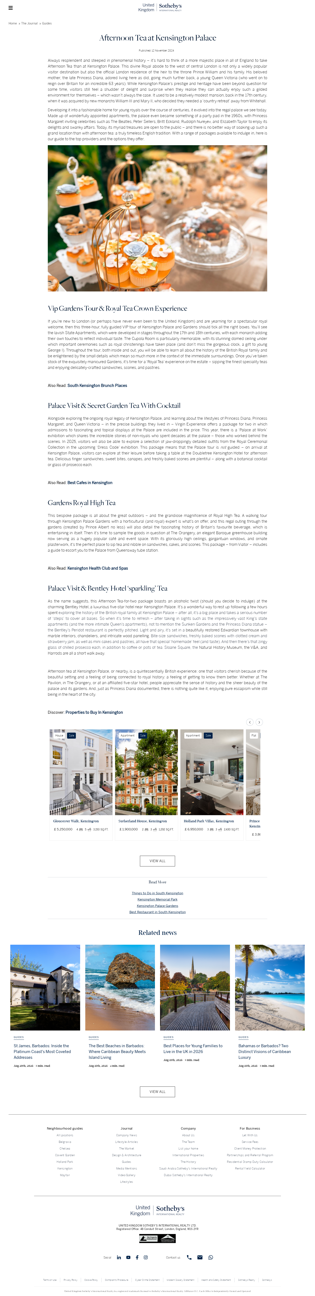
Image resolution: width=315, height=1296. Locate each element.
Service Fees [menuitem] (250, 1142)
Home (13, 23)
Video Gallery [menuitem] (126, 1175)
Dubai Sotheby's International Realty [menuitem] (188, 1175)
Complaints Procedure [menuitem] (116, 1280)
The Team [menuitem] (188, 1142)
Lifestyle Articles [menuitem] (126, 1142)
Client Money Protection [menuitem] (250, 1148)
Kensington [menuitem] (64, 1168)
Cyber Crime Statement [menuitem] (147, 1280)
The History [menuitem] (188, 1161)
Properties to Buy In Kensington (94, 712)
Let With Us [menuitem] (250, 1135)
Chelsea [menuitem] (65, 1148)
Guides (47, 23)
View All (157, 861)
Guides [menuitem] (126, 1161)
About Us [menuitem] (188, 1135)
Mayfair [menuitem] (65, 1175)
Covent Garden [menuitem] (65, 1155)
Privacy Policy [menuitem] (70, 1280)
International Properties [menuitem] (188, 1155)
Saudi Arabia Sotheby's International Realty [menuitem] (188, 1168)
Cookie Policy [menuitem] (91, 1280)
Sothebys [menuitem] (267, 1280)
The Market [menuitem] (126, 1148)
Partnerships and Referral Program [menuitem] (250, 1155)
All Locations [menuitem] (65, 1135)
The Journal (29, 23)
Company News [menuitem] (126, 1135)
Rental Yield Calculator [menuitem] (250, 1168)
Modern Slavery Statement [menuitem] (180, 1280)
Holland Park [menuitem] (65, 1161)
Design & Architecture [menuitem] (126, 1155)
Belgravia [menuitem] (65, 1142)
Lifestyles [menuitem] (126, 1181)
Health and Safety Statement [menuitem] (216, 1280)
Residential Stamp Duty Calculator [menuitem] (250, 1161)
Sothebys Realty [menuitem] (246, 1280)
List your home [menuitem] (188, 1148)
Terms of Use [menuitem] (50, 1280)
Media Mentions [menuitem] (126, 1168)
